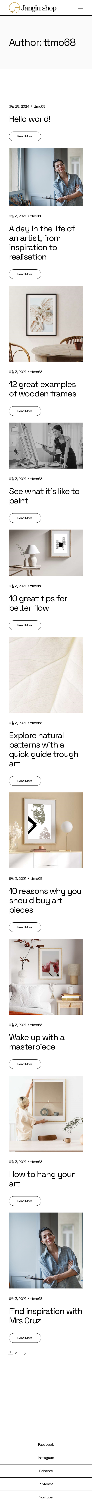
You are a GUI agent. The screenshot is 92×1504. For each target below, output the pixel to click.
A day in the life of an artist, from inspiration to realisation (42, 242)
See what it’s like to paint (44, 496)
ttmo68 (39, 106)
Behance (46, 1470)
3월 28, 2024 (19, 106)
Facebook (46, 1444)
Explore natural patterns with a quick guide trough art (43, 749)
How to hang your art (41, 1179)
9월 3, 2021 (17, 216)
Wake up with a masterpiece (36, 1042)
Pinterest (46, 1484)
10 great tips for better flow (38, 603)
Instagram (46, 1457)
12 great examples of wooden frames (42, 389)
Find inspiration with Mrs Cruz (45, 1316)
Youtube (46, 1497)
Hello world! (29, 118)
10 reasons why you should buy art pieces (45, 900)
